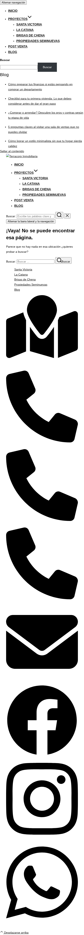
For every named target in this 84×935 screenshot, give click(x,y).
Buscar (5, 60)
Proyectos (18, 19)
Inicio (13, 10)
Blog (12, 52)
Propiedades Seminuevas (38, 41)
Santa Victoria (29, 24)
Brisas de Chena (30, 35)
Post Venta (18, 46)
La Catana (25, 30)
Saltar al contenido (12, 151)
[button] (42, 755)
